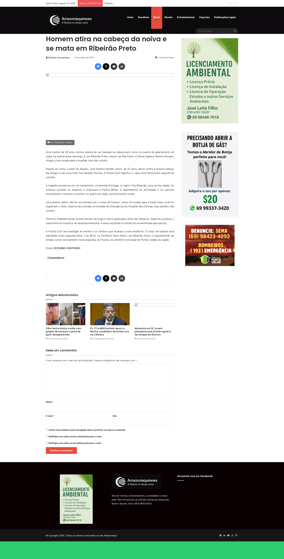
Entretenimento (186, 17)
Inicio (130, 17)
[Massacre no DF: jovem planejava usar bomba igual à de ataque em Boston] (154, 314)
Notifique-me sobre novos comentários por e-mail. (75, 436)
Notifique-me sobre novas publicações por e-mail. (75, 443)
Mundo (169, 17)
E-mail (50, 416)
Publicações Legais (225, 17)
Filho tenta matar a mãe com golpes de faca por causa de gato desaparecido (63, 331)
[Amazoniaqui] (70, 20)
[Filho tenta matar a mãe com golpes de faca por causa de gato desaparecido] (65, 314)
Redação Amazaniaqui (59, 57)
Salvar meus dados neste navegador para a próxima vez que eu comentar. (87, 430)
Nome (50, 402)
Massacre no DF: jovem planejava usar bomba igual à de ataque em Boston (153, 331)
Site (115, 416)
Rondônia (143, 17)
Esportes (204, 17)
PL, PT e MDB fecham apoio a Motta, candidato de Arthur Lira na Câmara (109, 331)
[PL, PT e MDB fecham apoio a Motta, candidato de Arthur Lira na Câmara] (110, 314)
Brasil (157, 17)
